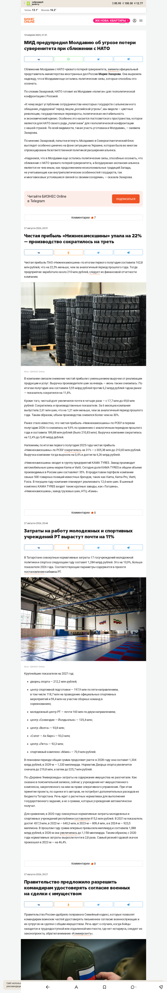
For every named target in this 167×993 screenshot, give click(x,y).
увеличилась (68, 832)
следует (94, 272)
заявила (113, 69)
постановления (34, 571)
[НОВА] (110, 20)
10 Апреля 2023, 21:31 (35, 35)
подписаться (125, 199)
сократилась (72, 450)
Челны (27, 10)
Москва (45, 10)
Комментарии (83, 217)
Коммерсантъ (82, 933)
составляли (82, 818)
